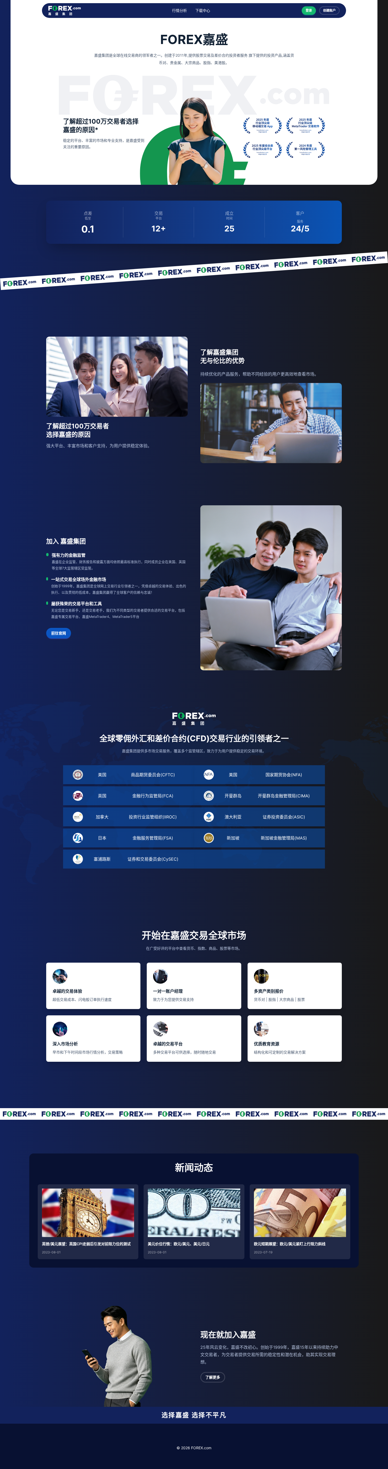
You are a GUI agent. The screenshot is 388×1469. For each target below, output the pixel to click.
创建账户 (329, 10)
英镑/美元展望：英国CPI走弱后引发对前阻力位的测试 (86, 1244)
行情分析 (179, 10)
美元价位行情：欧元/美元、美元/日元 (179, 1244)
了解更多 (212, 1377)
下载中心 (202, 10)
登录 (309, 10)
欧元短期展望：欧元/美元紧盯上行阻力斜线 (289, 1244)
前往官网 (58, 633)
